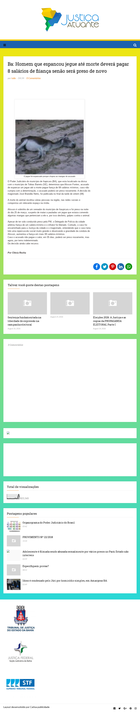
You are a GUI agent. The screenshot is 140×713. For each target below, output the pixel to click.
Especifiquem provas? (36, 566)
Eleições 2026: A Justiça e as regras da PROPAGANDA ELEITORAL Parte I (109, 321)
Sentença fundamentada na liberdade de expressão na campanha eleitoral (24, 321)
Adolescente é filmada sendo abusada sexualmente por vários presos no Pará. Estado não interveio (76, 553)
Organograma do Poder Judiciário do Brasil (49, 522)
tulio (13, 78)
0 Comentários (33, 78)
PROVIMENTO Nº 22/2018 (38, 537)
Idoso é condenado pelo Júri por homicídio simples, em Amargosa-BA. (65, 580)
